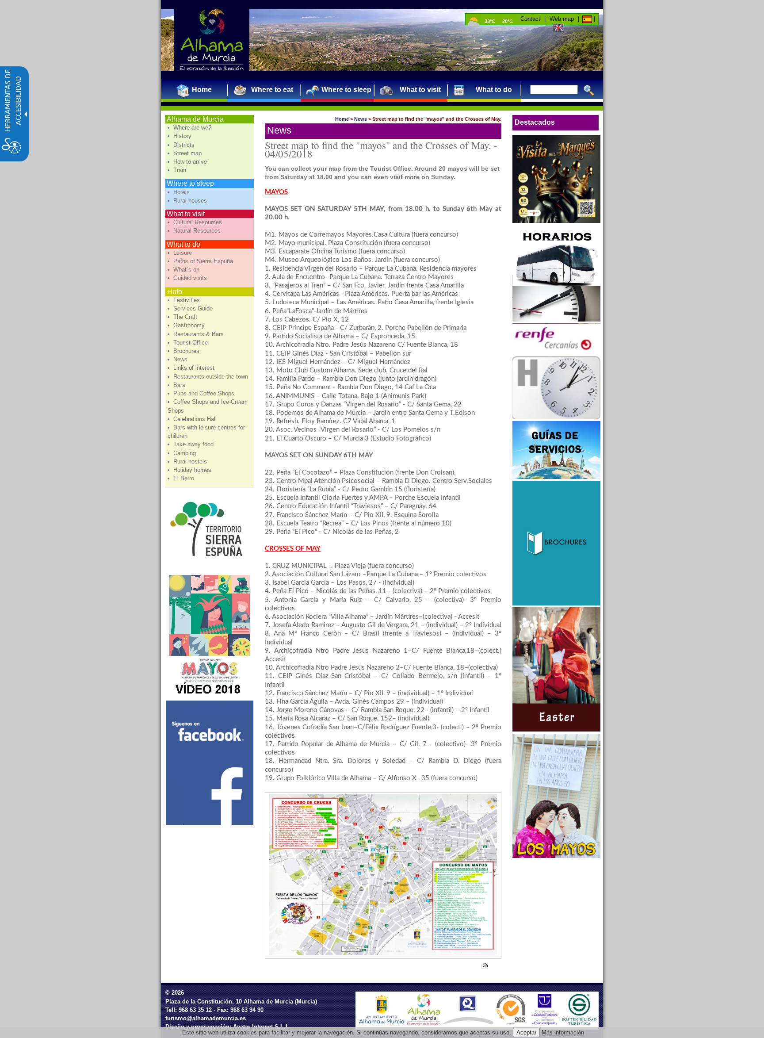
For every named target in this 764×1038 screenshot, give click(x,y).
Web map (562, 18)
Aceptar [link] (526, 1032)
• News (178, 359)
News (360, 119)
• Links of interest (192, 367)
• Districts (182, 145)
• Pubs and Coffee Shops (202, 393)
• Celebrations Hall (193, 419)
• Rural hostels (188, 461)
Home (342, 119)
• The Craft (183, 317)
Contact (530, 18)
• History (180, 136)
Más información (563, 1032)
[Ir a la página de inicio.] (211, 40)
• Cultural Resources (196, 222)
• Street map (185, 153)
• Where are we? (190, 127)
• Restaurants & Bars (196, 334)
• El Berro (182, 478)
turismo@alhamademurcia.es (205, 1018)
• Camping (183, 453)
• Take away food (191, 444)
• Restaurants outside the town (209, 376)
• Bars (177, 385)
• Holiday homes (190, 470)
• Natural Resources (195, 230)
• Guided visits (188, 278)
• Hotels (179, 192)
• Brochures (184, 351)
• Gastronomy (187, 325)
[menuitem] (198, 89)
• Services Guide (191, 308)
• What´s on (184, 269)
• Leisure (181, 252)
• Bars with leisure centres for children (206, 431)
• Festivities (185, 300)
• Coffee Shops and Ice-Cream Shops (208, 406)
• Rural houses (188, 200)
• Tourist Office (189, 342)
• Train (178, 170)
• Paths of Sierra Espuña (201, 261)
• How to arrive (188, 161)
